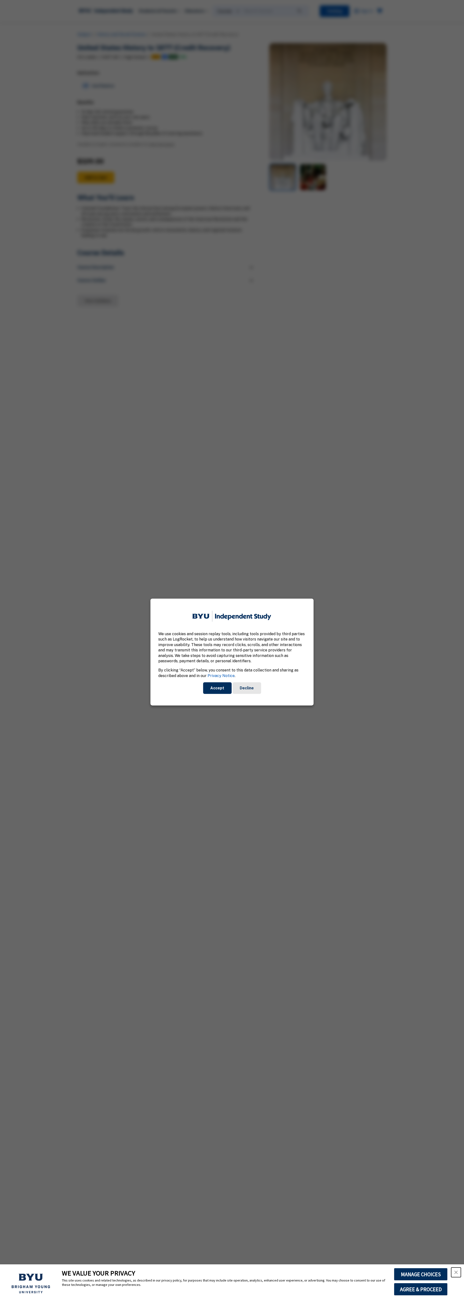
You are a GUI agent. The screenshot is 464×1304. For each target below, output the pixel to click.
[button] (456, 1272)
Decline (247, 688)
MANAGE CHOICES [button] (421, 1274)
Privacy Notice (221, 675)
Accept (217, 688)
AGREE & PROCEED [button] (421, 1289)
